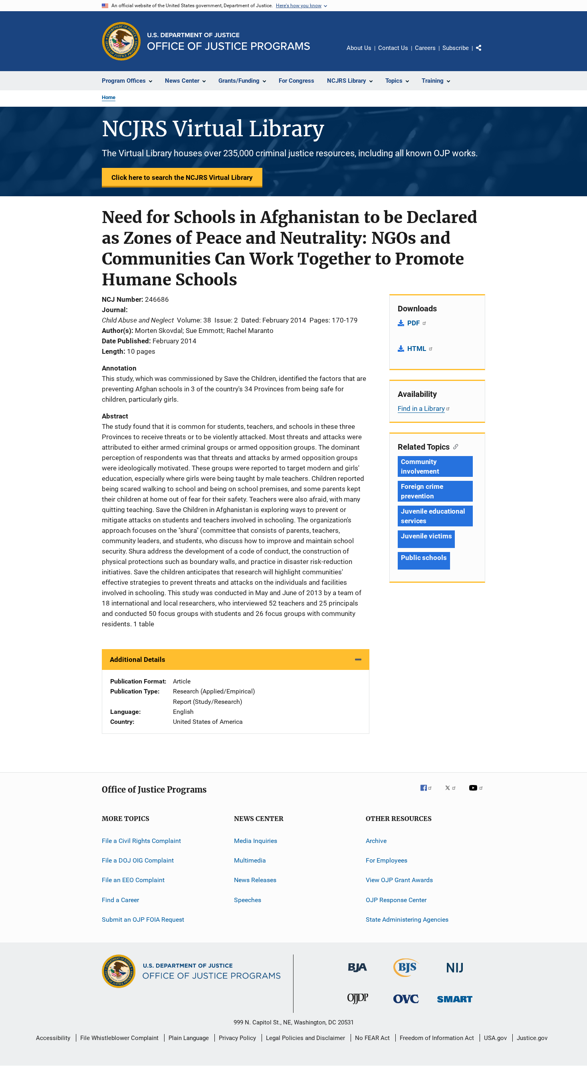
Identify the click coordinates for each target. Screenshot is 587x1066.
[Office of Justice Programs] (121, 41)
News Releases (255, 880)
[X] (453, 793)
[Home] (228, 41)
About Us (359, 48)
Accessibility (53, 1038)
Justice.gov (532, 1038)
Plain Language (189, 1038)
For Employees (386, 860)
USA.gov (495, 1038)
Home (108, 97)
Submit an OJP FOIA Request (143, 919)
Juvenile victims (426, 536)
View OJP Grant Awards (399, 880)
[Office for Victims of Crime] (406, 1004)
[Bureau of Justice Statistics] (406, 978)
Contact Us (393, 48)
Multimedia (250, 860)
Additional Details (137, 660)
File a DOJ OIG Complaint (138, 860)
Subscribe (455, 48)
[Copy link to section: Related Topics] (454, 446)
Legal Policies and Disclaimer (305, 1038)
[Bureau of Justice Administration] (357, 974)
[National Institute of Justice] (455, 974)
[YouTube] (477, 793)
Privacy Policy (237, 1038)
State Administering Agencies (407, 919)
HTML (417, 349)
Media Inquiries (255, 841)
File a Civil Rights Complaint (141, 841)
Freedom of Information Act (437, 1038)
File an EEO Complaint (133, 880)
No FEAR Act (372, 1038)
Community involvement (420, 466)
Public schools (424, 558)
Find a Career (120, 900)
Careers (425, 48)
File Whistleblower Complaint (119, 1038)
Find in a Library (421, 408)
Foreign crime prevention (422, 491)
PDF (414, 323)
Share (485, 53)
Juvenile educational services (433, 516)
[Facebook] (429, 793)
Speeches (247, 900)
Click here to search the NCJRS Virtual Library (182, 177)
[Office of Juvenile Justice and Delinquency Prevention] (357, 1005)
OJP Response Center (396, 900)
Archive (376, 841)
